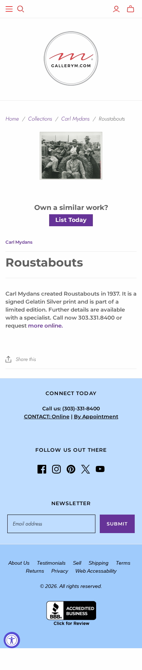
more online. (45, 325)
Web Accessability (96, 571)
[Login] (116, 9)
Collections (40, 119)
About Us (18, 563)
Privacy (59, 571)
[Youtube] (100, 469)
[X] (85, 469)
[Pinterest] (71, 469)
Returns (35, 571)
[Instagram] (56, 469)
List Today (71, 219)
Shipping (98, 563)
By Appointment (96, 416)
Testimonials (51, 563)
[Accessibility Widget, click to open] (12, 640)
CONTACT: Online (47, 416)
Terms (123, 563)
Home (12, 119)
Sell (77, 563)
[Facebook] (42, 469)
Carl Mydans (75, 119)
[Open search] (20, 9)
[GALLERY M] (71, 58)
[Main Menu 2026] (9, 9)
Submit (117, 524)
